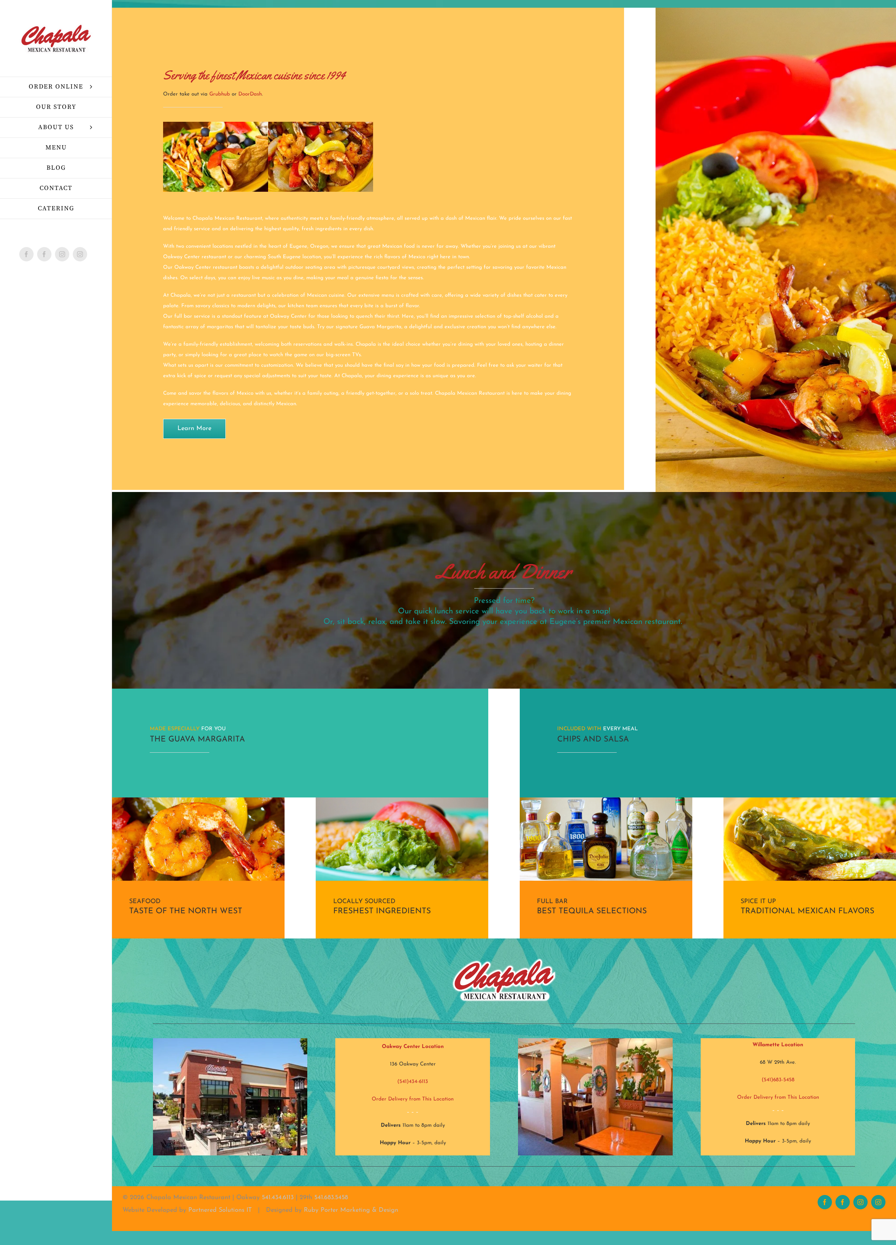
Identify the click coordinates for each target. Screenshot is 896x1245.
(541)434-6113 (412, 1081)
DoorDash (250, 94)
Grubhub (219, 94)
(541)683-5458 (778, 1080)
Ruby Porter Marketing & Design (351, 1210)
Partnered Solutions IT (220, 1210)
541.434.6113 (278, 1198)
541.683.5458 (331, 1198)
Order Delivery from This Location (413, 1099)
